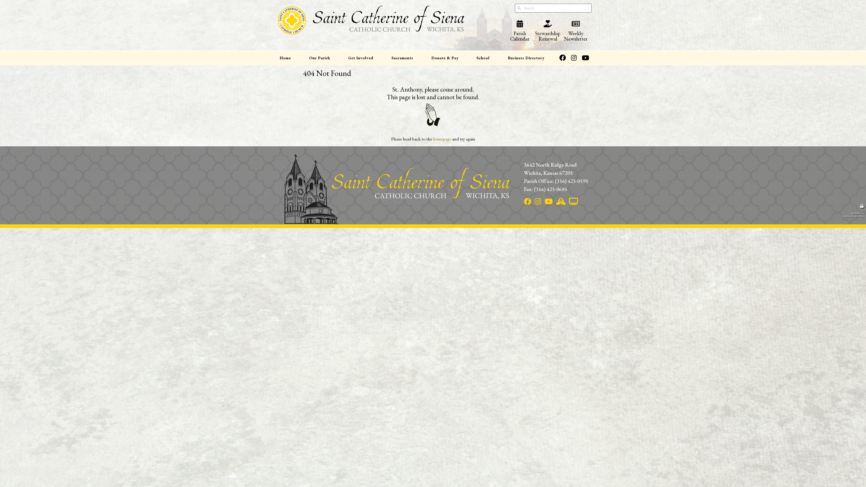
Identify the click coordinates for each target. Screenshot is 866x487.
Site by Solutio (857, 213)
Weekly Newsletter (575, 30)
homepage (442, 139)
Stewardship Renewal (547, 30)
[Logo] (371, 28)
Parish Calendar (519, 30)
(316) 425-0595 (571, 180)
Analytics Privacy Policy (853, 216)
